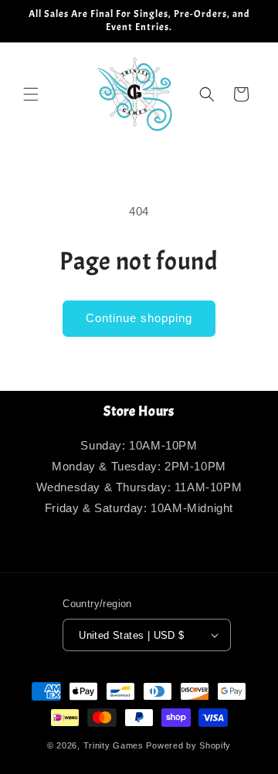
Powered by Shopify (188, 745)
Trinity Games (113, 745)
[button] (31, 94)
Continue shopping (139, 317)
